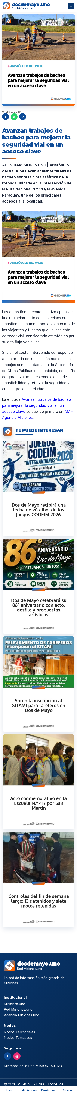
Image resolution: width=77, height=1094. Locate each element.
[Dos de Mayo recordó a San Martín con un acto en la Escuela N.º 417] (38, 781)
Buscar (67, 1090)
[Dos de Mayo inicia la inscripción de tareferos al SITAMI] (38, 684)
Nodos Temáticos (18, 1037)
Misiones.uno (14, 1004)
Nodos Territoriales (19, 1032)
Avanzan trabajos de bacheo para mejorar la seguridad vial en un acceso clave (36, 405)
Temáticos (48, 1090)
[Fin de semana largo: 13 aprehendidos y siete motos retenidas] (38, 879)
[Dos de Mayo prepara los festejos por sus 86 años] (38, 586)
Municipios (29, 1090)
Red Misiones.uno (18, 1009)
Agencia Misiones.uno (21, 1015)
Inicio (9, 1090)
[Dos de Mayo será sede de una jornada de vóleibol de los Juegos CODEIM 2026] (38, 488)
